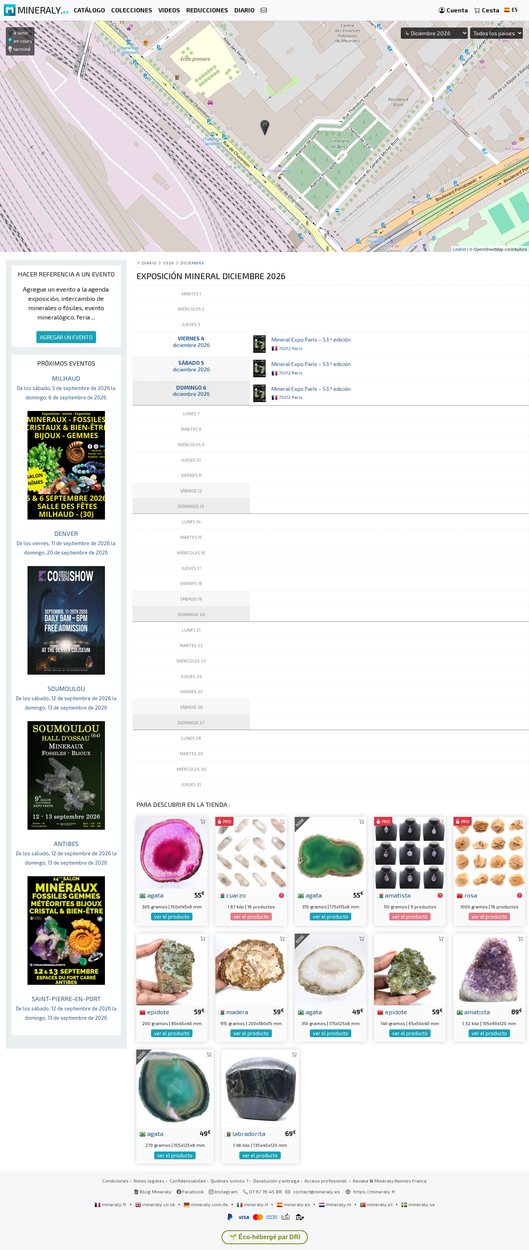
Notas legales (149, 1180)
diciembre (192, 262)
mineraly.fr (114, 1204)
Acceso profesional (326, 1180)
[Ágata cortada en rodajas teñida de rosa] (172, 851)
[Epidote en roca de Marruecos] (410, 968)
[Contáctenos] (264, 10)
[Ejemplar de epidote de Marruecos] (172, 968)
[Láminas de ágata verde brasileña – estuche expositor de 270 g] (175, 1087)
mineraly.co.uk (158, 1204)
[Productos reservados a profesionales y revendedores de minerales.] (281, 896)
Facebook (192, 1191)
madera (236, 1011)
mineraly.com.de (209, 1204)
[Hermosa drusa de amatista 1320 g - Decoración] (489, 968)
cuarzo (235, 895)
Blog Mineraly (155, 1191)
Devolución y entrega (276, 1180)
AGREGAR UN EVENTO (66, 337)
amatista (396, 895)
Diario (149, 262)
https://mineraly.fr (374, 1191)
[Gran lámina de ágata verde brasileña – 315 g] (330, 851)
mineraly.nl (338, 1204)
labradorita (248, 1133)
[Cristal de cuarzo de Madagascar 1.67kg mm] (251, 851)
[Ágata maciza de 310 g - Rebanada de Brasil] (330, 968)
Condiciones (115, 1180)
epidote (157, 1011)
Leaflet (459, 249)
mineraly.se (421, 1204)
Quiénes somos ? (229, 1180)
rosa (470, 895)
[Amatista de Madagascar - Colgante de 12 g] (410, 851)
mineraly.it (256, 1204)
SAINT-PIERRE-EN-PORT (66, 1008)
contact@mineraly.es (316, 1191)
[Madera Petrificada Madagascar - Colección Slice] (251, 968)
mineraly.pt (380, 1204)
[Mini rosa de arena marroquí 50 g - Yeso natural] (489, 851)
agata (154, 895)
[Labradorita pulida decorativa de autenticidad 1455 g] (260, 1087)
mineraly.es (297, 1204)
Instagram (225, 1191)
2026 (168, 262)
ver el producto (171, 916)
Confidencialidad (188, 1180)
